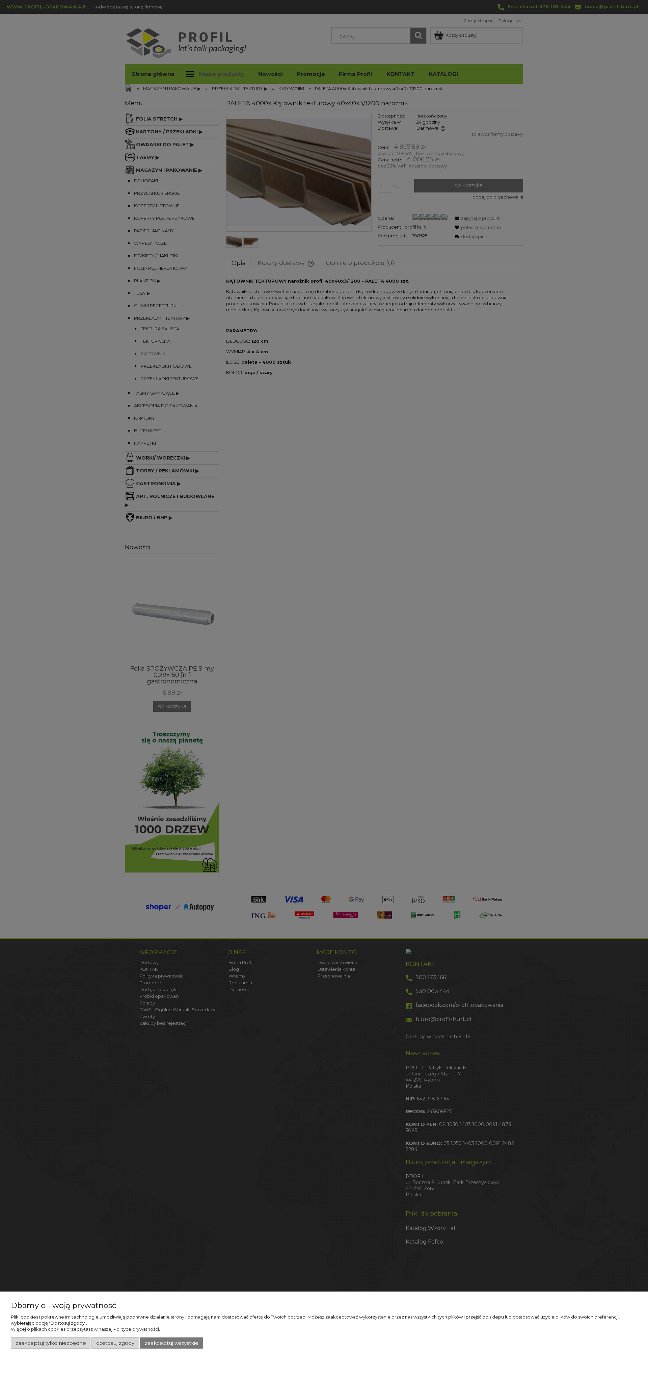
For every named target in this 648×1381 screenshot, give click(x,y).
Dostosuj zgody (115, 1343)
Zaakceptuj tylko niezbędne (51, 1343)
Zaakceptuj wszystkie (171, 1343)
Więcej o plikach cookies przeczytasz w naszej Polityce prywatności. (85, 1329)
